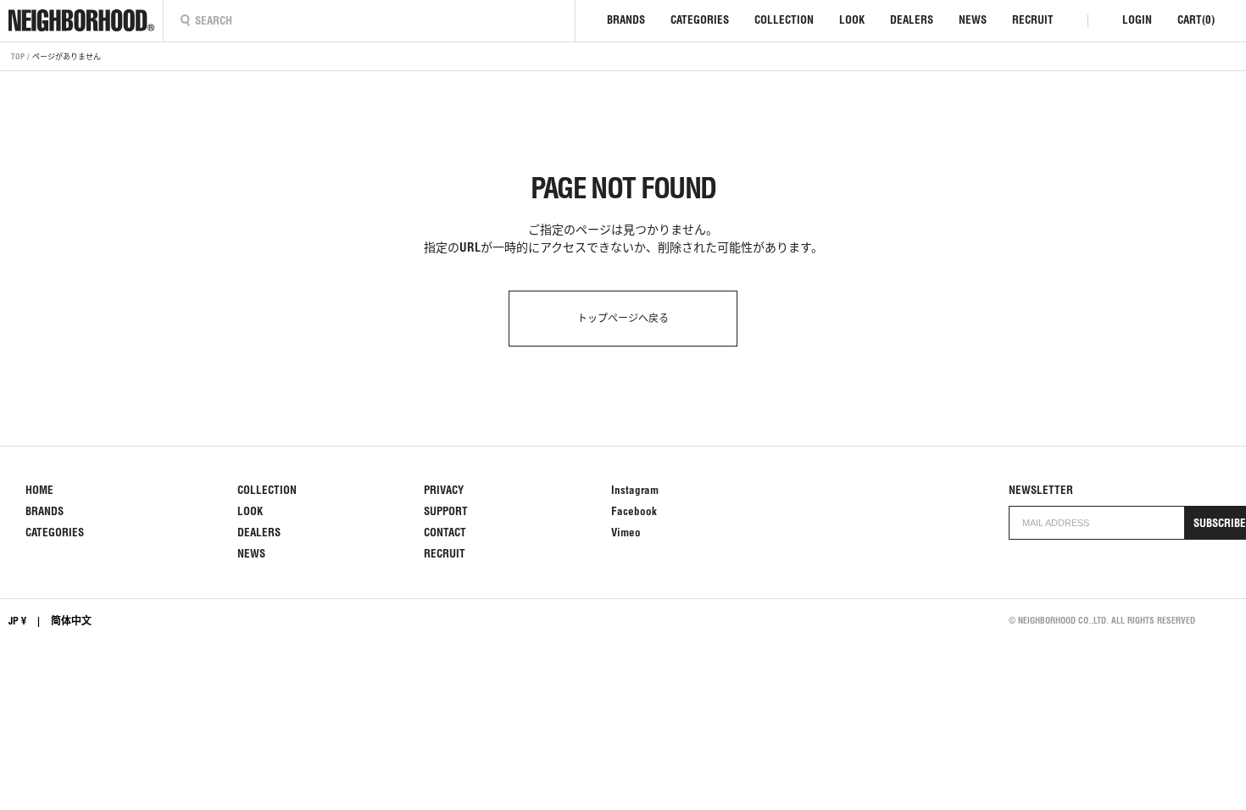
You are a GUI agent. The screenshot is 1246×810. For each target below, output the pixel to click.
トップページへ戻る (623, 318)
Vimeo (626, 532)
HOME (39, 490)
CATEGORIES (699, 20)
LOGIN (1137, 20)
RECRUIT (1033, 20)
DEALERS (911, 20)
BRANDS (626, 20)
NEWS (973, 20)
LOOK (852, 20)
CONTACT (445, 532)
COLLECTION (784, 20)
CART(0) (1196, 20)
